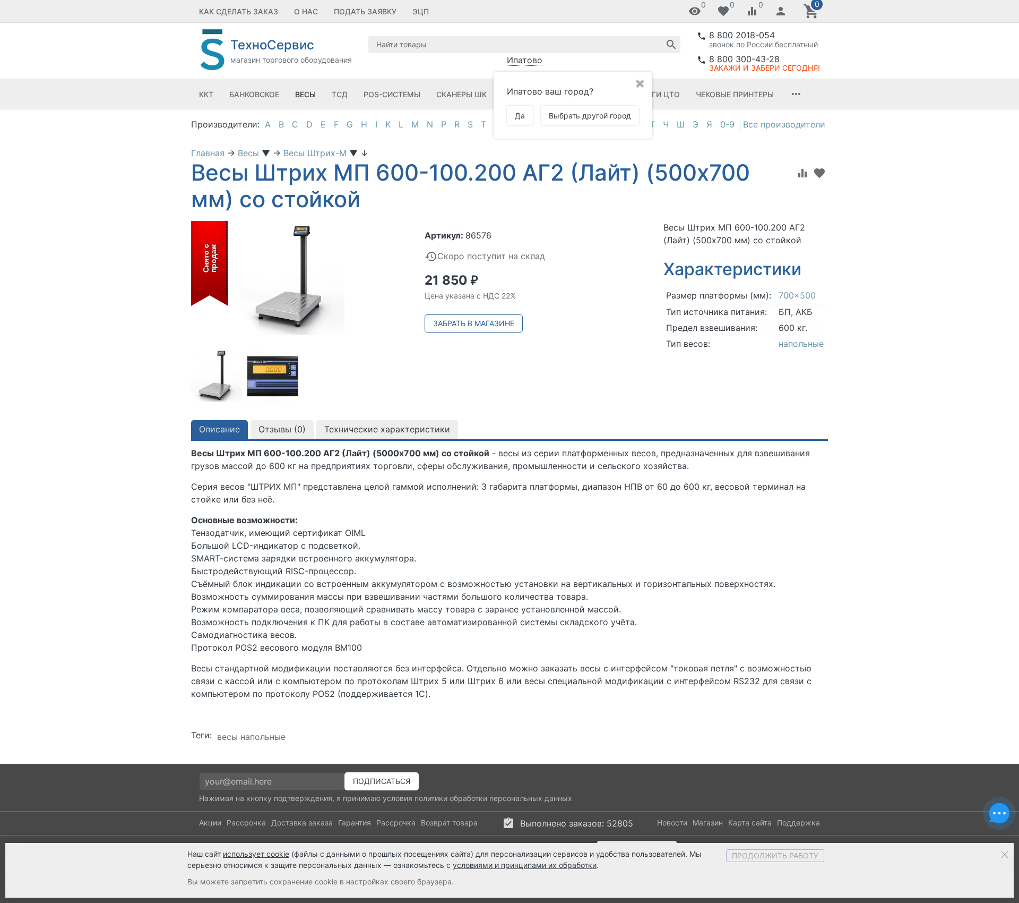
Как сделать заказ (238, 11)
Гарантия (354, 822)
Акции (210, 822)
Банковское (254, 94)
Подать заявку (365, 11)
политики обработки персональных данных (493, 798)
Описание (219, 429)
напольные (801, 343)
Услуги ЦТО (656, 94)
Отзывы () (282, 429)
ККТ (206, 94)
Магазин (708, 822)
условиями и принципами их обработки (525, 865)
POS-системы (392, 94)
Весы (305, 94)
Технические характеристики (387, 429)
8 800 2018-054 (742, 35)
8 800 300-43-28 (744, 59)
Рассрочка (246, 822)
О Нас (306, 11)
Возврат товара (449, 822)
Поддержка (798, 822)
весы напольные (251, 736)
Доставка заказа (302, 822)
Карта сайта (750, 822)
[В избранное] (819, 173)
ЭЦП (420, 11)
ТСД (340, 94)
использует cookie (256, 853)
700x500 (797, 295)
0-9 (727, 124)
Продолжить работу (775, 855)
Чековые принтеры (735, 94)
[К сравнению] (802, 173)
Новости (672, 822)
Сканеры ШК (461, 94)
